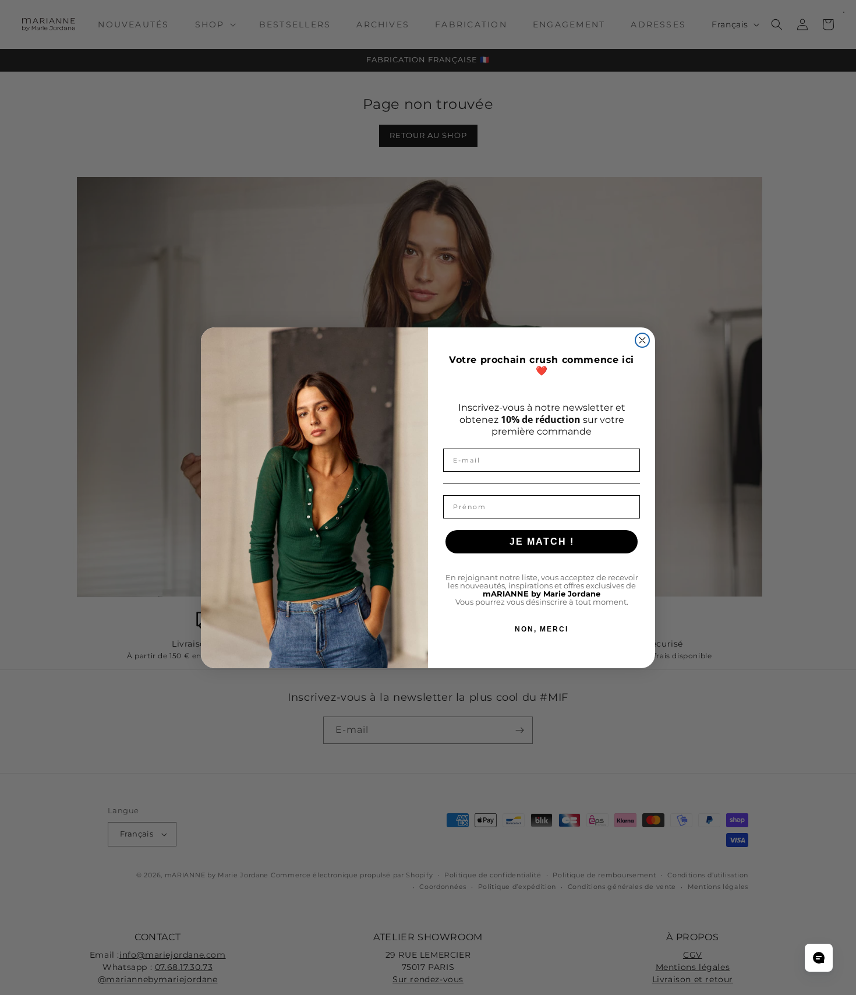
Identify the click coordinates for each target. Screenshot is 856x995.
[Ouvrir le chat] (819, 958)
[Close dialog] (642, 340)
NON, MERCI (541, 629)
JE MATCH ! (542, 541)
